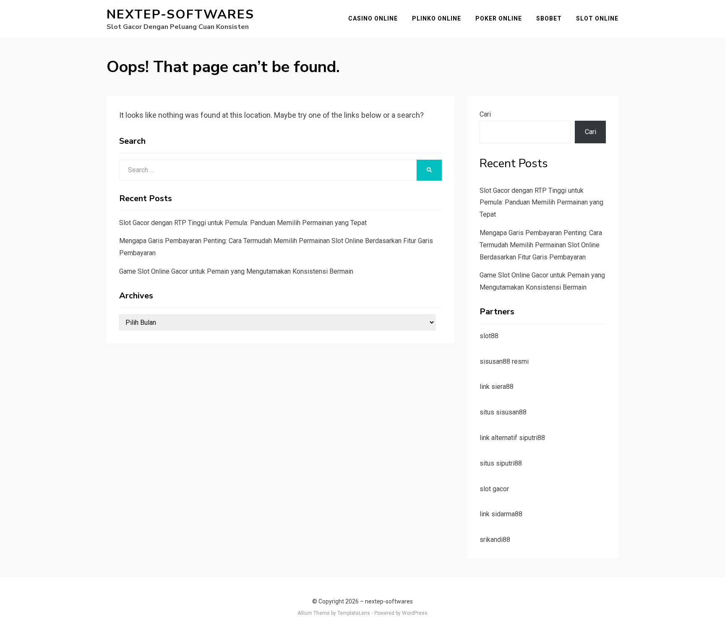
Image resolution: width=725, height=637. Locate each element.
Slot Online (597, 18)
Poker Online (498, 18)
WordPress (415, 613)
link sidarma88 (501, 514)
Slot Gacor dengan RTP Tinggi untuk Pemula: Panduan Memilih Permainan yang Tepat (243, 223)
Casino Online (373, 18)
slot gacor (494, 489)
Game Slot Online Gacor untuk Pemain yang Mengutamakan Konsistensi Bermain (236, 271)
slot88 (489, 336)
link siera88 (497, 387)
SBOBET (549, 18)
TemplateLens (353, 613)
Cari (485, 114)
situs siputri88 (501, 463)
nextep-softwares (180, 14)
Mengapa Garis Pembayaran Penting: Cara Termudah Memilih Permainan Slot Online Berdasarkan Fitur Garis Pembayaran (541, 245)
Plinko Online (436, 18)
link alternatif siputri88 (512, 438)
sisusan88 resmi (504, 361)
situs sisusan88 (503, 412)
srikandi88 (495, 540)
